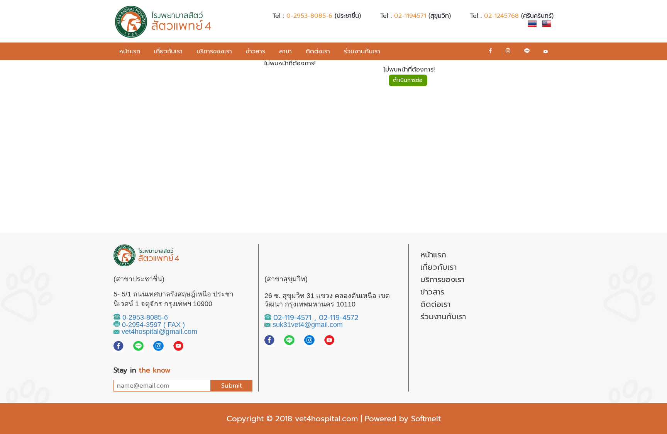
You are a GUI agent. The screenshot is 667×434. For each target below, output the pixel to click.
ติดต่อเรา (318, 51)
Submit (231, 385)
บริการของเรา (214, 51)
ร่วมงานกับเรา (362, 51)
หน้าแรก (129, 51)
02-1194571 (410, 15)
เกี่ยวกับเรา (168, 51)
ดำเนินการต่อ (408, 80)
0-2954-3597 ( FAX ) (152, 324)
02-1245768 (501, 15)
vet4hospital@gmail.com (158, 331)
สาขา (285, 51)
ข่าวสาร (255, 51)
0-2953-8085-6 (309, 15)
